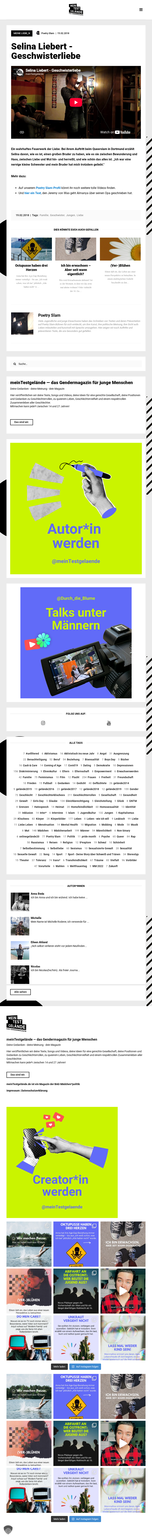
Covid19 (71, 765)
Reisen (52, 842)
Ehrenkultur (49, 771)
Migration (88, 824)
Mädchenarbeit (61, 830)
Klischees (21, 818)
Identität (128, 806)
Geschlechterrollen (82, 795)
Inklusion (25, 812)
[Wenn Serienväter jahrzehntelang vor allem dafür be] (29, 1337)
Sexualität (124, 848)
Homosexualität (107, 806)
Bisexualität (90, 759)
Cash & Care (28, 765)
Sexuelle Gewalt (25, 854)
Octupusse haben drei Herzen (31, 268)
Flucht (73, 777)
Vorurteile (42, 866)
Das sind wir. (21, 422)
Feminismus (43, 777)
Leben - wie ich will (96, 818)
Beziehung (71, 759)
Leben (74, 818)
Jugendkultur (86, 812)
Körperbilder (56, 818)
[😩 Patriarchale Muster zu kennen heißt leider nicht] (75, 1244)
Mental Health (67, 824)
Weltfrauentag (77, 866)
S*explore (83, 842)
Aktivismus (49, 753)
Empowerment (102, 771)
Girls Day (37, 800)
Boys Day (108, 759)
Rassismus (35, 842)
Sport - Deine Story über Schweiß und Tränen (92, 854)
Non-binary (122, 830)
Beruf (54, 759)
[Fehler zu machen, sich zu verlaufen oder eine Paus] (29, 1291)
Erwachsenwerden (126, 771)
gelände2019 (111, 789)
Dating (86, 765)
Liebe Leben (23, 824)
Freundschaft (123, 777)
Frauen (89, 777)
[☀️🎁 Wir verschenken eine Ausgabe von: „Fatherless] (29, 1244)
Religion (66, 842)
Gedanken (62, 783)
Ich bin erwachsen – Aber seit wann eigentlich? (76, 270)
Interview (56, 812)
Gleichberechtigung (74, 800)
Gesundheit (128, 795)
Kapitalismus (125, 812)
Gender (131, 789)
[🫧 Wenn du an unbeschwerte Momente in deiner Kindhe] (123, 1337)
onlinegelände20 (28, 836)
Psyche (104, 836)
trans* (54, 860)
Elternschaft (80, 771)
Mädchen (40, 830)
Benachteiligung (35, 759)
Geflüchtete (98, 783)
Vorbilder (129, 860)
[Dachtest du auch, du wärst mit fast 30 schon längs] (123, 1291)
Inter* (41, 812)
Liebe (133, 818)
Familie (25, 777)
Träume (96, 860)
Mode (119, 824)
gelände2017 (67, 789)
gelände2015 (23, 789)
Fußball (45, 783)
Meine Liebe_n (22, 33)
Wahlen (59, 866)
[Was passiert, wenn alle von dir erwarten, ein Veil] (75, 1337)
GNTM (132, 800)
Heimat (57, 806)
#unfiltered (31, 753)
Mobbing (105, 824)
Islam (70, 812)
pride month (87, 836)
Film (60, 777)
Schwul (100, 842)
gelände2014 (119, 783)
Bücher (123, 759)
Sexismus (74, 848)
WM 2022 (96, 866)
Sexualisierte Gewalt (99, 848)
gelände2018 (89, 789)
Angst (102, 753)
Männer (82, 830)
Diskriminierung (26, 771)
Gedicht (79, 783)
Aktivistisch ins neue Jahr (77, 753)
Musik (132, 824)
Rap (131, 836)
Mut (25, 830)
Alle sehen (20, 991)
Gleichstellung (102, 800)
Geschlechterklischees (50, 795)
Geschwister (57, 215)
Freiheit (105, 777)
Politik (69, 836)
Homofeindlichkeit (80, 806)
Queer (118, 836)
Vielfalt (112, 860)
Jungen (106, 812)
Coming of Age (50, 765)
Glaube (51, 800)
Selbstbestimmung (32, 848)
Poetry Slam (51, 836)
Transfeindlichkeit (75, 860)
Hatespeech (40, 806)
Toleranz (39, 860)
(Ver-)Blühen (120, 265)
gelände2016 (44, 789)
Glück (119, 800)
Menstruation (45, 824)
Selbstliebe (56, 848)
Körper (38, 818)
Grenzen (22, 806)
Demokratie (102, 765)
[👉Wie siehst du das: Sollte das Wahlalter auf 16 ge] (75, 1291)
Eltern (64, 771)
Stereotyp (131, 854)
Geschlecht (24, 795)
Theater (22, 860)
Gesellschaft (107, 795)
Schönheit (117, 842)
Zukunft (112, 866)
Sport (57, 854)
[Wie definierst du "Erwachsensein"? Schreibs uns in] (123, 1244)
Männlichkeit (102, 830)
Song (44, 854)
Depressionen (123, 765)
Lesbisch (118, 818)
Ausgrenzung (119, 753)
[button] (8, 1530)
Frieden (29, 783)
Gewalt (21, 800)
